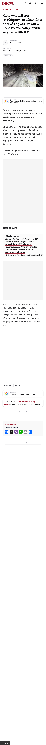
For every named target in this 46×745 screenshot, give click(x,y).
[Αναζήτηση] (25, 3)
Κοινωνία (14, 9)
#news (31, 241)
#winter (21, 252)
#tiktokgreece (25, 244)
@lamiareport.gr (12, 236)
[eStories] (35, 3)
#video (33, 246)
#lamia (9, 241)
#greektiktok (11, 244)
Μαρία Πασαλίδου (15, 43)
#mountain (11, 252)
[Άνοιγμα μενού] (42, 3)
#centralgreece (12, 246)
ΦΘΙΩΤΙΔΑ (7, 385)
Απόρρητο (5, 743)
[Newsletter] (30, 3)
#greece (21, 249)
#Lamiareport (20, 241)
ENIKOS (8, 3)
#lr (36, 238)
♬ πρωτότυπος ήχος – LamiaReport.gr (24, 254)
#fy (28, 246)
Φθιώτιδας (8, 120)
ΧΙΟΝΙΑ (17, 385)
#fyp (23, 246)
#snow (29, 249)
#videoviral (11, 249)
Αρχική (5, 9)
